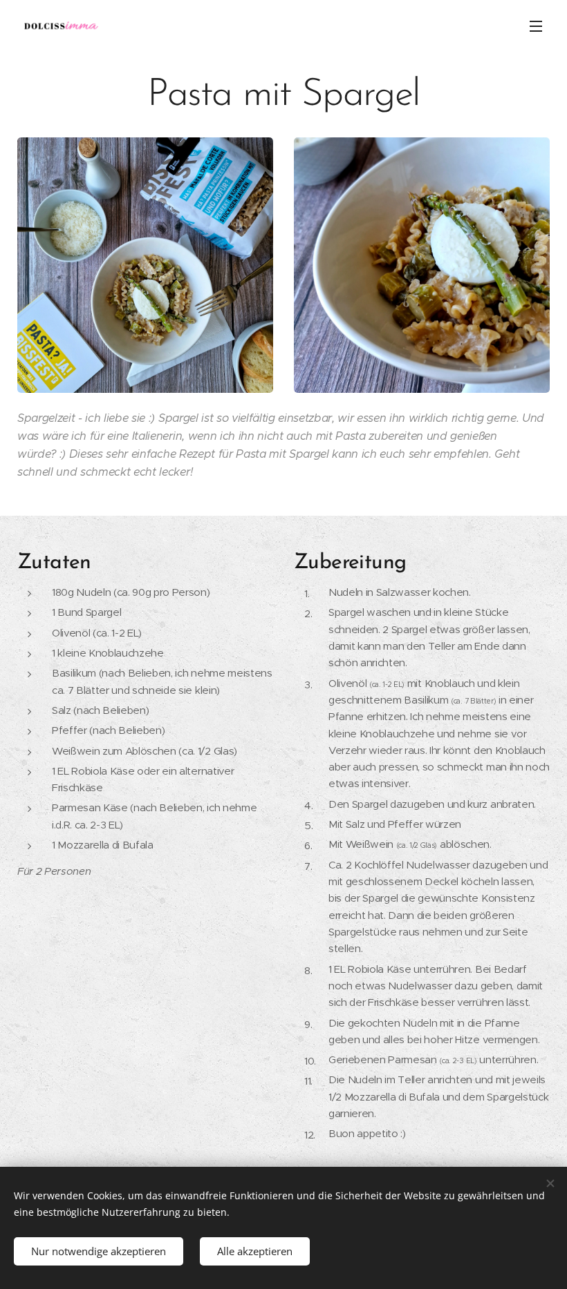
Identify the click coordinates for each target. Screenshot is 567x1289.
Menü (536, 25)
